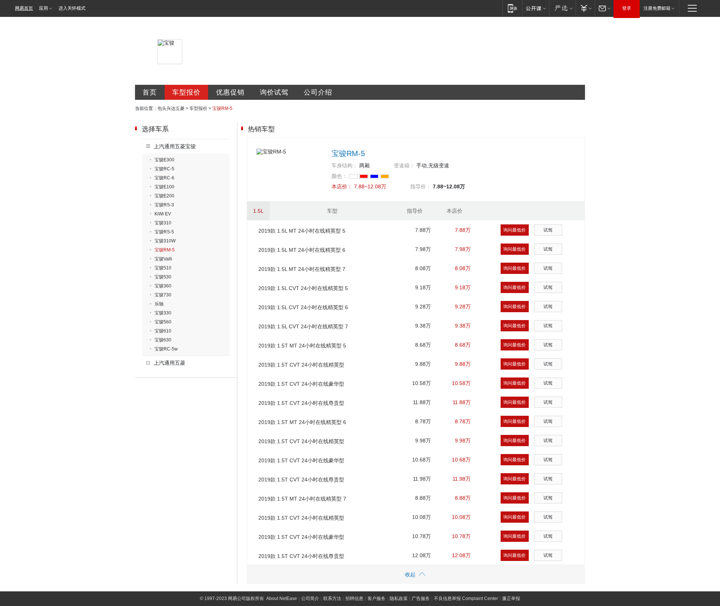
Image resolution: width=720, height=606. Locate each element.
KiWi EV (162, 214)
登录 (626, 8)
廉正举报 (511, 598)
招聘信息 (354, 598)
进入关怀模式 (72, 8)
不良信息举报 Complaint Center (466, 598)
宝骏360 (162, 286)
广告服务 (421, 598)
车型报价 (186, 92)
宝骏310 (162, 223)
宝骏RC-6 (164, 177)
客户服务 (377, 598)
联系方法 (332, 598)
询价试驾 (274, 92)
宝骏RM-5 (164, 250)
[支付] (585, 8)
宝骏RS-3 (164, 205)
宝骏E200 (164, 195)
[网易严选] (562, 8)
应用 (43, 8)
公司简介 (310, 598)
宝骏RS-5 (164, 232)
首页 (149, 92)
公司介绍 (318, 92)
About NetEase (281, 598)
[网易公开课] (535, 8)
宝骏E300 (164, 159)
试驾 (547, 230)
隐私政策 (399, 598)
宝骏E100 (164, 186)
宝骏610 (162, 331)
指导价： (420, 186)
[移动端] (512, 8)
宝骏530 (162, 277)
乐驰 (159, 304)
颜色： (339, 176)
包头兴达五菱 (171, 108)
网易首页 (24, 8)
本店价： (342, 186)
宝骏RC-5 (164, 168)
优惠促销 (230, 92)
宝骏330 (162, 313)
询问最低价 (514, 230)
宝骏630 (162, 340)
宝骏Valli (163, 259)
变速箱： (404, 165)
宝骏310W (165, 241)
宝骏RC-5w (166, 349)
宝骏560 (162, 322)
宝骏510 (162, 268)
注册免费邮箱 (657, 8)
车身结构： (345, 165)
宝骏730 (162, 295)
